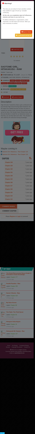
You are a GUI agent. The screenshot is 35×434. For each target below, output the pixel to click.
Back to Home (27, 32)
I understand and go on (24, 35)
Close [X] (2, 433)
